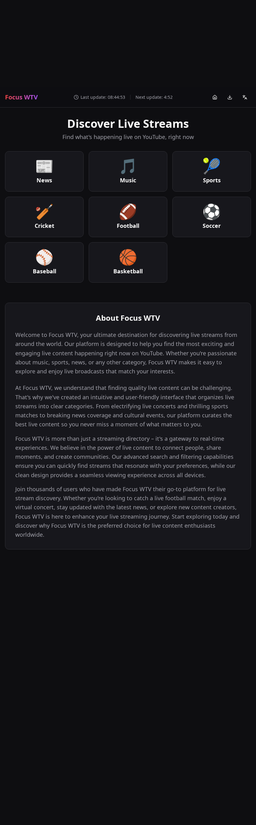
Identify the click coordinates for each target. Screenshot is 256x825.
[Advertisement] (128, 43)
